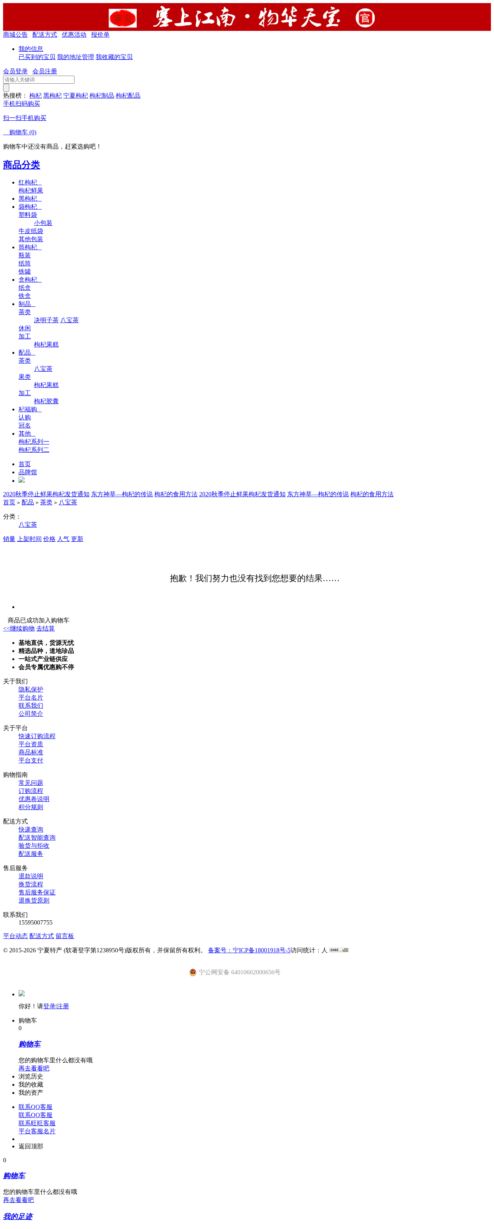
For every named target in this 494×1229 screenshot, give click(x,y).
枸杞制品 (102, 95)
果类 (25, 377)
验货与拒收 (34, 845)
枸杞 (35, 95)
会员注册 (44, 71)
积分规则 (31, 807)
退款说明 (31, 876)
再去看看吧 (34, 1068)
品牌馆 (28, 472)
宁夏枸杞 (75, 95)
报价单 (100, 34)
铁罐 (25, 271)
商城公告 (15, 34)
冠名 (25, 425)
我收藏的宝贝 (114, 57)
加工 (25, 336)
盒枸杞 (30, 279)
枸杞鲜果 (31, 190)
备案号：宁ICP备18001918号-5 (249, 950)
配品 (27, 352)
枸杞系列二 (34, 449)
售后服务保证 (37, 892)
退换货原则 (34, 900)
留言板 (65, 936)
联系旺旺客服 (37, 1123)
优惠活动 (74, 34)
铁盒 (25, 295)
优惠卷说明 (34, 799)
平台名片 (31, 697)
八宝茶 (69, 320)
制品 (27, 304)
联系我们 (31, 705)
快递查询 (31, 829)
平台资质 (31, 744)
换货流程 (31, 884)
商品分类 (21, 165)
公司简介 (31, 713)
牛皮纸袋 (31, 231)
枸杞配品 (128, 95)
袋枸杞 (30, 206)
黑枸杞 (52, 95)
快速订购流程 (37, 736)
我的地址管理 (75, 57)
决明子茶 (46, 320)
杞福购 (30, 409)
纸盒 (25, 287)
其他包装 (31, 239)
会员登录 (15, 71)
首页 (25, 464)
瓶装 (25, 255)
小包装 (43, 223)
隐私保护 (31, 689)
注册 (63, 1006)
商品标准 (31, 752)
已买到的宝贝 (37, 57)
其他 (27, 433)
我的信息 (31, 49)
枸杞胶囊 (46, 401)
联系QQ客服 (35, 1107)
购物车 (19, 132)
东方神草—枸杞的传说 (122, 494)
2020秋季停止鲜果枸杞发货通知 (46, 494)
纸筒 (25, 263)
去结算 (45, 628)
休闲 (25, 328)
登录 (49, 1006)
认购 (25, 417)
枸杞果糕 (46, 344)
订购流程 (31, 791)
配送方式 (44, 34)
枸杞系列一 (34, 441)
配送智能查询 (37, 837)
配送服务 (31, 853)
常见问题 (31, 782)
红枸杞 (30, 182)
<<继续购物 (19, 628)
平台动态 (15, 936)
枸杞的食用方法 (176, 494)
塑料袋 (28, 214)
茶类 (25, 312)
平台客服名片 (37, 1131)
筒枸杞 (30, 247)
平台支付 (31, 760)
